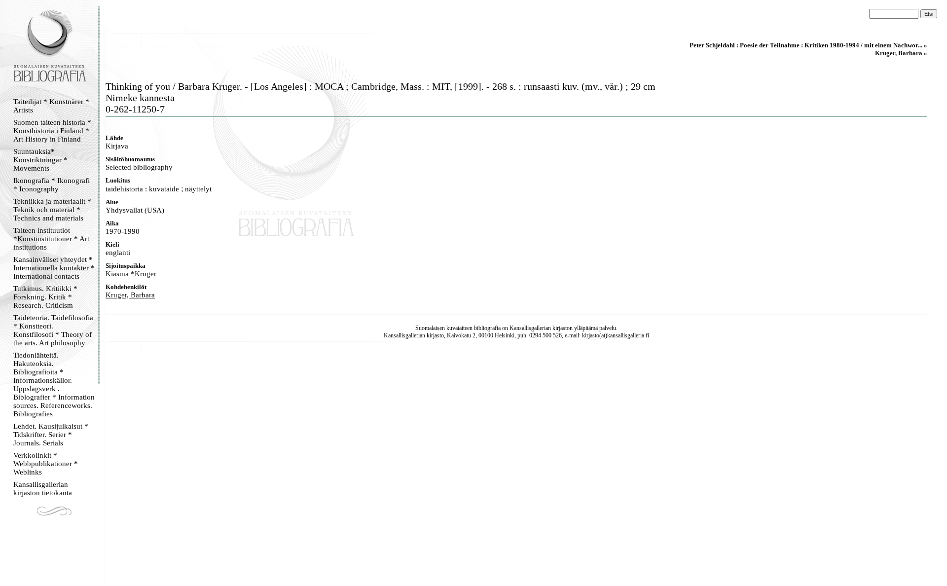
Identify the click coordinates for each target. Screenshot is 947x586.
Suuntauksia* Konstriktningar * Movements (40, 159)
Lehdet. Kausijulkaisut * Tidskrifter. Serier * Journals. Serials (50, 434)
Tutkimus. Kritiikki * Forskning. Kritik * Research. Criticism (45, 297)
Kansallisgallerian (530, 328)
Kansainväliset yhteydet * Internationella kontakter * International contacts (54, 268)
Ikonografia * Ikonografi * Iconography (51, 185)
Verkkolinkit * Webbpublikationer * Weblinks (45, 463)
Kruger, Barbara (130, 295)
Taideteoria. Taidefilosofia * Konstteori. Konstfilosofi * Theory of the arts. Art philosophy (53, 330)
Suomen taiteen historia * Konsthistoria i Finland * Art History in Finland (52, 130)
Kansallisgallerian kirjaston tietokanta (42, 488)
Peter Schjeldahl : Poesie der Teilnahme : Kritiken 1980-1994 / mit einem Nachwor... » (808, 45)
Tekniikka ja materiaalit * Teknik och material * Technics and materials (52, 209)
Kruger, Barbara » (901, 53)
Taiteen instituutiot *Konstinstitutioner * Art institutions (51, 238)
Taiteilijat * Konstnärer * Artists (51, 106)
